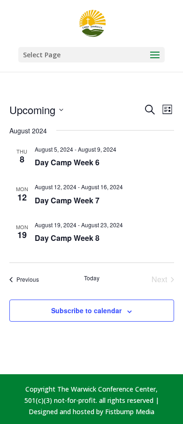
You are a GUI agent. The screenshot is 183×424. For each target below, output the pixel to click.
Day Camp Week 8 (67, 237)
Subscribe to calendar (86, 310)
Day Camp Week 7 (67, 200)
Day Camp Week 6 (67, 162)
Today (91, 278)
